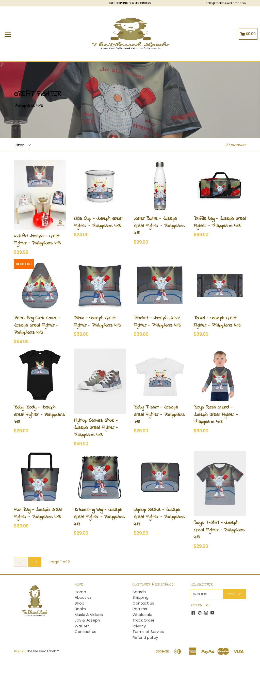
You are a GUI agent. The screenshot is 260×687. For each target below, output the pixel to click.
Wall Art (82, 626)
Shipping (141, 597)
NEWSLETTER (202, 584)
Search (139, 591)
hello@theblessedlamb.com (226, 3)
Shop (79, 603)
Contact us (85, 631)
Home (80, 591)
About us (83, 597)
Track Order (143, 620)
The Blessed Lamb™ (42, 651)
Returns (140, 608)
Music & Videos (89, 614)
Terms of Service (148, 631)
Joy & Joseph (87, 620)
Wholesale (142, 614)
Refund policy (145, 637)
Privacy (139, 626)
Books (80, 608)
